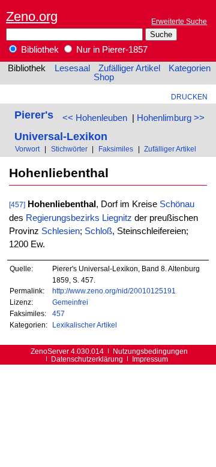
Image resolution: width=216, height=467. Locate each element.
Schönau (177, 204)
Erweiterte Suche (179, 21)
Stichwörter (69, 149)
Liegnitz (117, 218)
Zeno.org (32, 16)
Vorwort (27, 149)
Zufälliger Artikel (129, 68)
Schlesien (60, 231)
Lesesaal (72, 68)
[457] (17, 204)
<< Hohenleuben (94, 118)
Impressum (150, 359)
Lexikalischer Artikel (84, 325)
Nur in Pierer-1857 (111, 49)
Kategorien (190, 68)
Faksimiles (115, 149)
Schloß (98, 231)
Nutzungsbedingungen (150, 351)
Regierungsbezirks (63, 218)
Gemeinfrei (70, 302)
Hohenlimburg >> (171, 118)
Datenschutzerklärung (87, 359)
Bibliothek (39, 49)
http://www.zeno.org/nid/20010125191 (114, 291)
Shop (104, 77)
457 (58, 313)
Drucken (189, 97)
